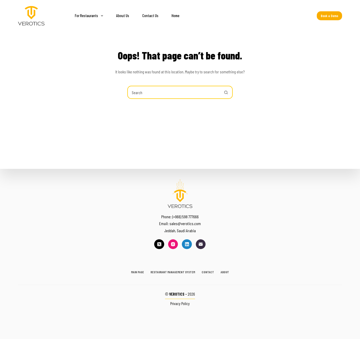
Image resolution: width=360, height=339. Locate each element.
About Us (122, 15)
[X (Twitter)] (159, 244)
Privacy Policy (180, 303)
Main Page (137, 272)
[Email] (201, 244)
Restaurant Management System (172, 272)
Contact (208, 272)
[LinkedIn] (187, 244)
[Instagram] (173, 244)
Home (175, 15)
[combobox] (174, 92)
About (225, 272)
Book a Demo (329, 16)
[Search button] (226, 92)
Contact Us (150, 15)
